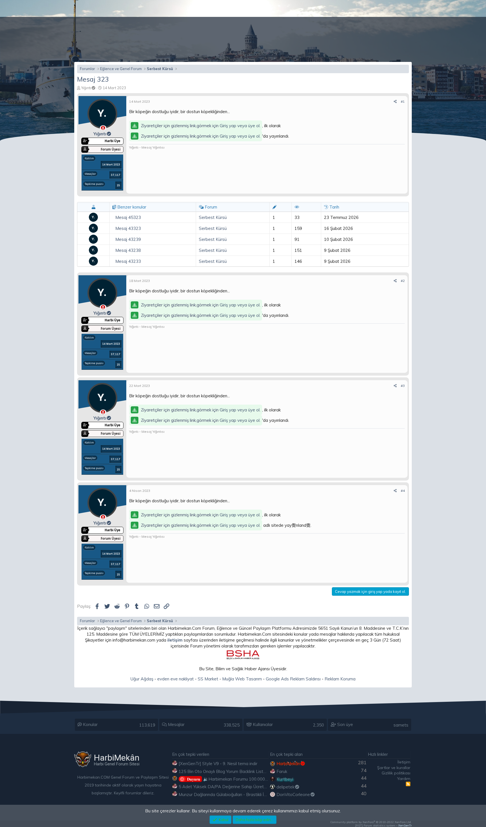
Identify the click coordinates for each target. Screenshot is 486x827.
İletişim (403, 762)
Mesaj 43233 (128, 261)
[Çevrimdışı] (103, 128)
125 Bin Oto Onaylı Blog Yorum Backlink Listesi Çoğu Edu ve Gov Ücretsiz (249, 771)
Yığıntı (86, 88)
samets (400, 725)
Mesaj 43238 (128, 250)
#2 (403, 281)
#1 (403, 101)
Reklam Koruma (340, 679)
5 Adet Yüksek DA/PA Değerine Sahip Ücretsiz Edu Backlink (236, 786)
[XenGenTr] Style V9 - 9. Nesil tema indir (218, 763)
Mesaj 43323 (128, 228)
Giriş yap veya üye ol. (240, 125)
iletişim (175, 640)
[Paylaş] (395, 101)
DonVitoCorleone (293, 794)
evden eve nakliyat (175, 679)
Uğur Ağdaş (141, 679)
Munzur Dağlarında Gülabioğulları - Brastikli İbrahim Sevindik (236, 794)
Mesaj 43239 (128, 239)
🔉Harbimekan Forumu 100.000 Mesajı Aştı (237, 779)
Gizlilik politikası (396, 773)
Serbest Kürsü (213, 217)
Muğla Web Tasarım (242, 679)
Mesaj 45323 (128, 217)
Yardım (403, 778)
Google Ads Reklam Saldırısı (293, 679)
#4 (403, 490)
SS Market (208, 679)
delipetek (285, 787)
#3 (403, 386)
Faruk (281, 771)
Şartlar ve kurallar (393, 767)
